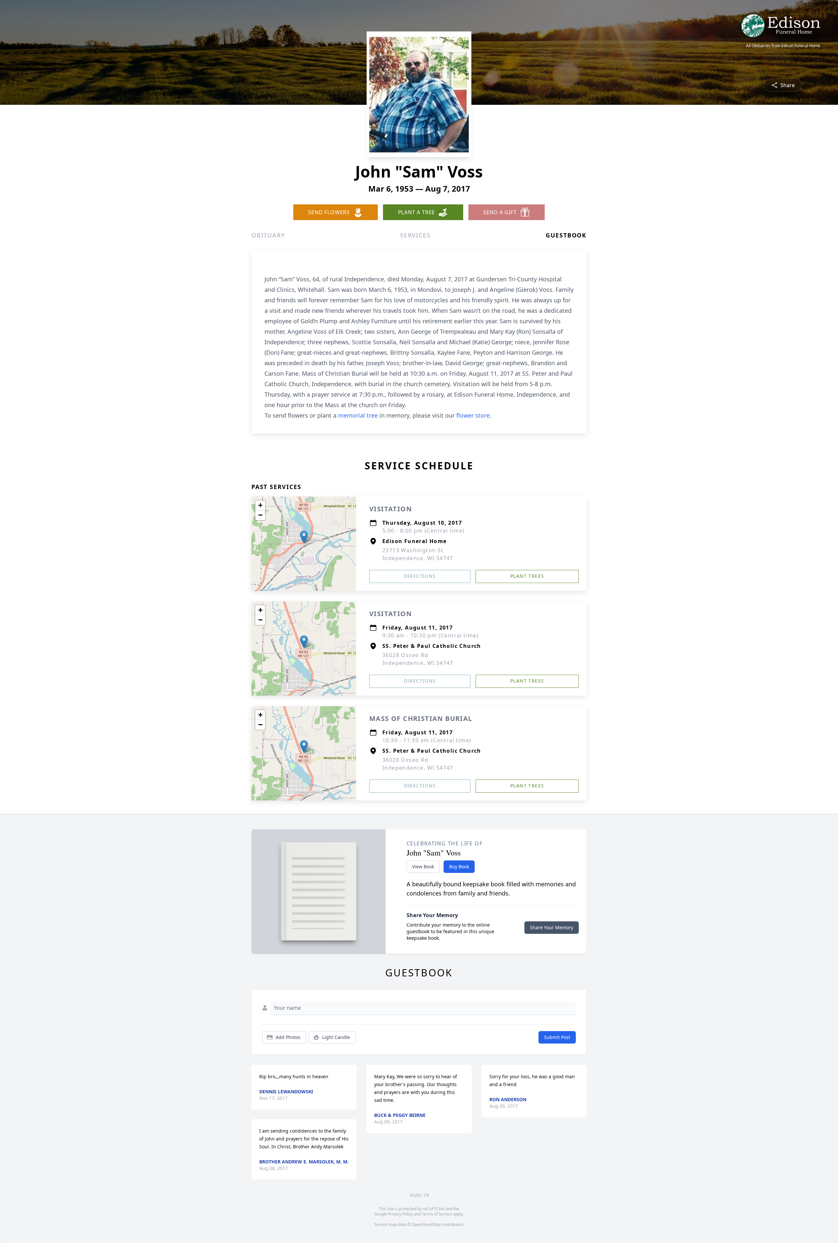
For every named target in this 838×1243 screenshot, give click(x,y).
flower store (473, 415)
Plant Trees (527, 576)
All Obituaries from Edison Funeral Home (783, 45)
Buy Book (459, 866)
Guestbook (566, 235)
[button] (304, 537)
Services (415, 235)
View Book (423, 866)
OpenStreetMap (426, 1224)
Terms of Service (437, 1214)
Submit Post (557, 1037)
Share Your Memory (551, 927)
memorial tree (358, 415)
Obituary (268, 235)
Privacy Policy (400, 1214)
